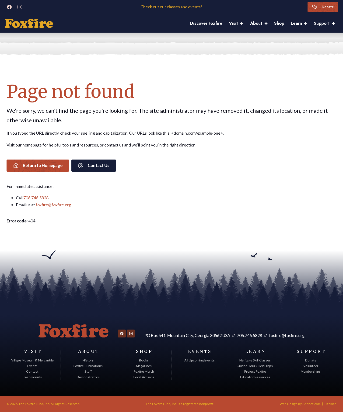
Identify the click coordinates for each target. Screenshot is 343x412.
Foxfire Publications (88, 366)
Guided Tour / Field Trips (255, 366)
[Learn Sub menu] (307, 23)
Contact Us (98, 165)
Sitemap (330, 404)
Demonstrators (88, 377)
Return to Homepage (43, 165)
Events (32, 366)
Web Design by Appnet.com (300, 404)
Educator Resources (255, 377)
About (256, 23)
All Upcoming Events (199, 360)
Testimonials (32, 377)
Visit (233, 23)
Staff (88, 371)
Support (322, 23)
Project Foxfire (255, 371)
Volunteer (310, 366)
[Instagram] (19, 7)
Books (144, 360)
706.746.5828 (36, 197)
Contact (32, 371)
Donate (328, 7)
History (88, 360)
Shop (279, 23)
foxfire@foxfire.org (53, 204)
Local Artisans (143, 377)
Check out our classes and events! (171, 6)
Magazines (144, 366)
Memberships (311, 371)
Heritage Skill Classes (255, 360)
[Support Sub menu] (335, 23)
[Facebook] (9, 7)
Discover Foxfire (206, 23)
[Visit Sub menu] (243, 23)
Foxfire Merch (144, 371)
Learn (296, 23)
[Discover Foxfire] (29, 23)
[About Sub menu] (267, 23)
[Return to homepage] (73, 331)
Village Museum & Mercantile (32, 360)
